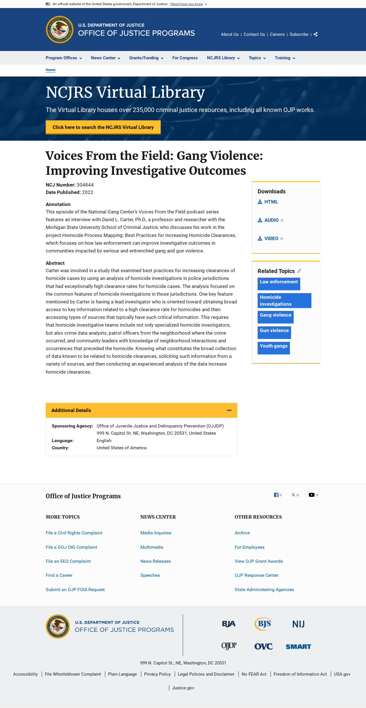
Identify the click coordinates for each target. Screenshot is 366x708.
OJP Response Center (256, 575)
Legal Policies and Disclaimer (206, 674)
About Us (230, 34)
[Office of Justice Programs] (60, 29)
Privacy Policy (157, 674)
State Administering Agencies (264, 589)
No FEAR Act (254, 674)
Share (320, 38)
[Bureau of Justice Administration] (229, 628)
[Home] (136, 29)
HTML (271, 202)
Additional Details (71, 410)
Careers (277, 34)
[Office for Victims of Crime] (263, 650)
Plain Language (122, 674)
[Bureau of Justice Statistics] (263, 632)
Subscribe (299, 34)
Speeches (150, 575)
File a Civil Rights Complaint (74, 533)
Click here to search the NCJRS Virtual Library (103, 127)
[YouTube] (314, 499)
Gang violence (275, 315)
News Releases (155, 561)
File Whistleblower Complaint (73, 674)
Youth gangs (274, 346)
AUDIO (272, 220)
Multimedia (151, 547)
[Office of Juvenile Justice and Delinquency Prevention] (229, 651)
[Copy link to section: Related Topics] (298, 270)
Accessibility (25, 674)
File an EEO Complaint (68, 561)
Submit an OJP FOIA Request (75, 589)
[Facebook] (280, 499)
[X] (297, 499)
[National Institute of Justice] (298, 628)
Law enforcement (279, 282)
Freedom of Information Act (300, 674)
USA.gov (342, 674)
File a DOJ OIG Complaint (71, 547)
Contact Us (254, 34)
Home (50, 70)
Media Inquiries (155, 533)
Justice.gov (183, 688)
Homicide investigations (276, 300)
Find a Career (59, 575)
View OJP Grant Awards (259, 561)
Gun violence (274, 330)
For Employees (249, 547)
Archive (242, 533)
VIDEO (272, 238)
